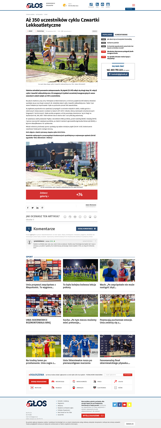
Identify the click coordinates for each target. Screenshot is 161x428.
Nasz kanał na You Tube (65, 412)
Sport (46, 14)
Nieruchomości (82, 381)
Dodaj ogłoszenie (38, 382)
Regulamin (61, 403)
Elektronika (101, 388)
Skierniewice (50, 3)
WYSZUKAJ (127, 374)
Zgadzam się (130, 424)
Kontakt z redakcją (63, 401)
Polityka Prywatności (64, 410)
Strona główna (30, 14)
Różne (120, 388)
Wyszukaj (129, 9)
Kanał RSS (61, 415)
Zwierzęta (80, 388)
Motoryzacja (60, 381)
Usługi (120, 381)
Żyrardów (49, 5)
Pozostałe (40, 31)
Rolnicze (59, 388)
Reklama (60, 405)
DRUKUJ (95, 31)
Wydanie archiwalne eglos (65, 408)
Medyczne (38, 388)
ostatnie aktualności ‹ (91, 206)
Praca (99, 381)
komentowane (121, 35)
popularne (107, 35)
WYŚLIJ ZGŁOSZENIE (91, 416)
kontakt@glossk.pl (119, 74)
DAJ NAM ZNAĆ (118, 66)
